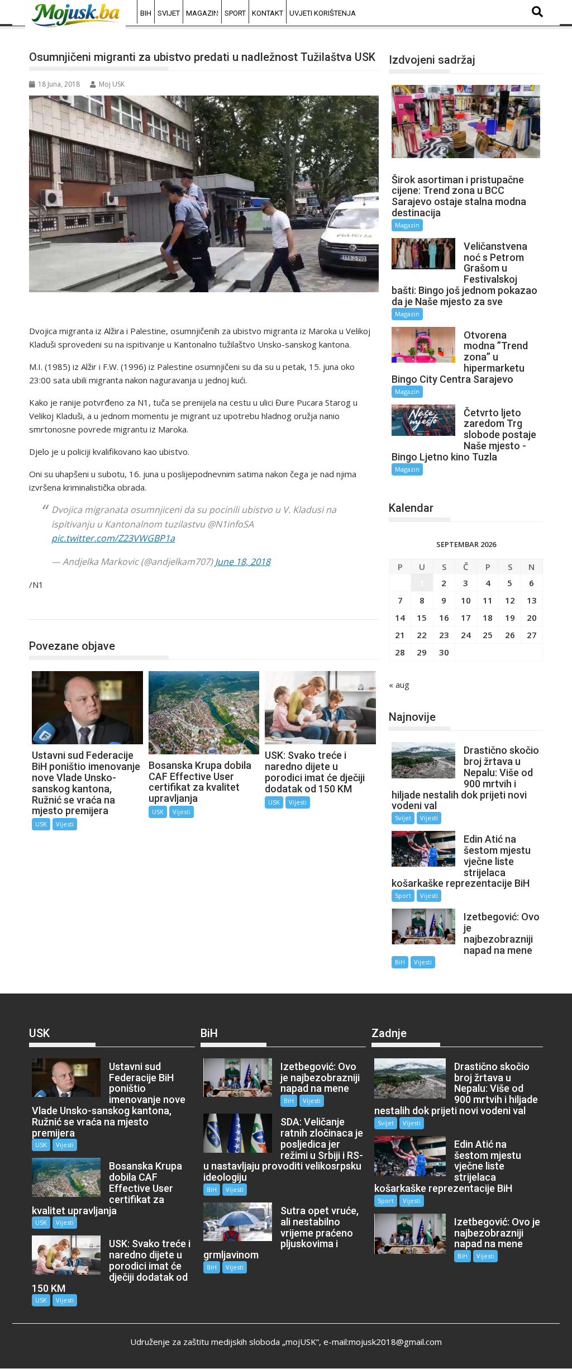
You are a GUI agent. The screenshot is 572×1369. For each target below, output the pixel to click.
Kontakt (267, 13)
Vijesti (65, 824)
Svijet (169, 13)
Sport (235, 13)
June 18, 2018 (242, 561)
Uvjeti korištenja (322, 13)
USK (49, 607)
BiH (145, 13)
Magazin (202, 13)
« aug (399, 684)
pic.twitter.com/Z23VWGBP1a (113, 538)
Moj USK (112, 84)
